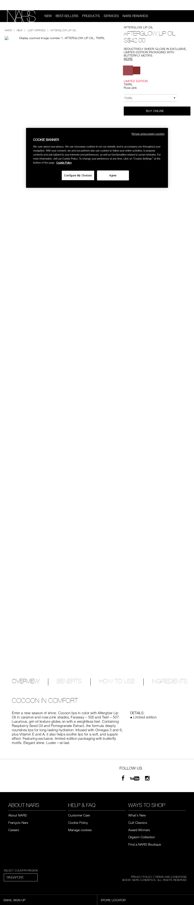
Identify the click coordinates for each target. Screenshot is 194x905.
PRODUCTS (91, 16)
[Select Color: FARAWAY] (136, 70)
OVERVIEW (26, 681)
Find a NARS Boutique (144, 844)
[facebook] (123, 778)
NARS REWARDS (135, 16)
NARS (8, 30)
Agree (113, 175)
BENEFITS (69, 681)
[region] (97, 158)
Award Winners (139, 830)
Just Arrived (36, 30)
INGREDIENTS (169, 681)
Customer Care (79, 815)
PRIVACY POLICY (142, 876)
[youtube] (134, 778)
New (48, 16)
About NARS (17, 815)
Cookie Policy (78, 822)
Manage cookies (80, 830)
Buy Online (155, 111)
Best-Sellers (67, 16)
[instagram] (147, 778)
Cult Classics (137, 822)
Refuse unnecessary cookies (148, 133)
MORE (128, 59)
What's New (137, 815)
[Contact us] (179, 5)
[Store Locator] (187, 5)
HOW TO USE (117, 681)
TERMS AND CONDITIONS (171, 876)
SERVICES (111, 16)
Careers (13, 830)
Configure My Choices (78, 175)
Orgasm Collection (141, 837)
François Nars (18, 822)
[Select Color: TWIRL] (128, 70)
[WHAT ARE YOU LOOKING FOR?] (185, 16)
